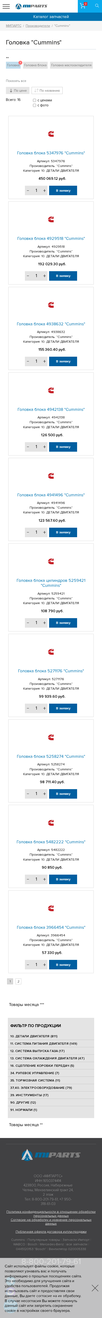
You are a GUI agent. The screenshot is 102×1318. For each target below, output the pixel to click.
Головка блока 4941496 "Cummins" (51, 495)
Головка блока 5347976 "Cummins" (51, 153)
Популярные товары (44, 1240)
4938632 (58, 332)
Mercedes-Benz (52, 1244)
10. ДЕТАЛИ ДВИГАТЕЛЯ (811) (34, 1036)
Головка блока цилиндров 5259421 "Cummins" (51, 583)
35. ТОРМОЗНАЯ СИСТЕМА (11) (35, 1080)
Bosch (32, 1244)
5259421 (58, 594)
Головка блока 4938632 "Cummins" (51, 324)
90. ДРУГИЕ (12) (23, 1102)
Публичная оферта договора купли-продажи (51, 1232)
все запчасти (76, 1244)
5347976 (58, 161)
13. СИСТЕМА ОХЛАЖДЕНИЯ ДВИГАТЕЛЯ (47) (47, 1058)
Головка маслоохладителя (71, 65)
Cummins (18, 1240)
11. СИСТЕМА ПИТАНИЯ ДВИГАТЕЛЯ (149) (43, 1044)
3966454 (58, 935)
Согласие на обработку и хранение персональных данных (51, 1222)
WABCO (19, 1244)
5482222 (58, 850)
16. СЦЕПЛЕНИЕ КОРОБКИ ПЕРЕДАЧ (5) (42, 1066)
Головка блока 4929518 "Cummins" (51, 238)
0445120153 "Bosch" (31, 1249)
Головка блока (35, 65)
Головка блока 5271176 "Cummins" (51, 670)
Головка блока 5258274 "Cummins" (51, 756)
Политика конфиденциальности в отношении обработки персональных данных (51, 1214)
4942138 (58, 417)
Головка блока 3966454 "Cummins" (51, 927)
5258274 (58, 764)
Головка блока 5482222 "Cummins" (51, 841)
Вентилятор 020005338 (67, 1249)
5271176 (58, 679)
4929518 (58, 247)
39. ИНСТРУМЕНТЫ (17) (29, 1095)
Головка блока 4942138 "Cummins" (51, 409)
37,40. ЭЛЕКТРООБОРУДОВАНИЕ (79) (41, 1088)
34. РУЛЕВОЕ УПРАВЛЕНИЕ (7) (34, 1073)
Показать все (16, 81)
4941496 (58, 503)
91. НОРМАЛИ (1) (23, 1110)
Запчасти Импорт (76, 1240)
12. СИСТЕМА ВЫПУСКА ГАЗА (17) (37, 1051)
